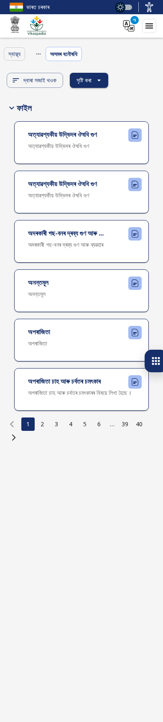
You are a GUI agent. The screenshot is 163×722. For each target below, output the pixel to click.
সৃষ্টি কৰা (84, 80)
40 (139, 424)
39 (125, 424)
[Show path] (38, 54)
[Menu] (149, 26)
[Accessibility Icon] (149, 7)
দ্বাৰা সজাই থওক (39, 80)
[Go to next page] (13, 437)
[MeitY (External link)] (15, 26)
